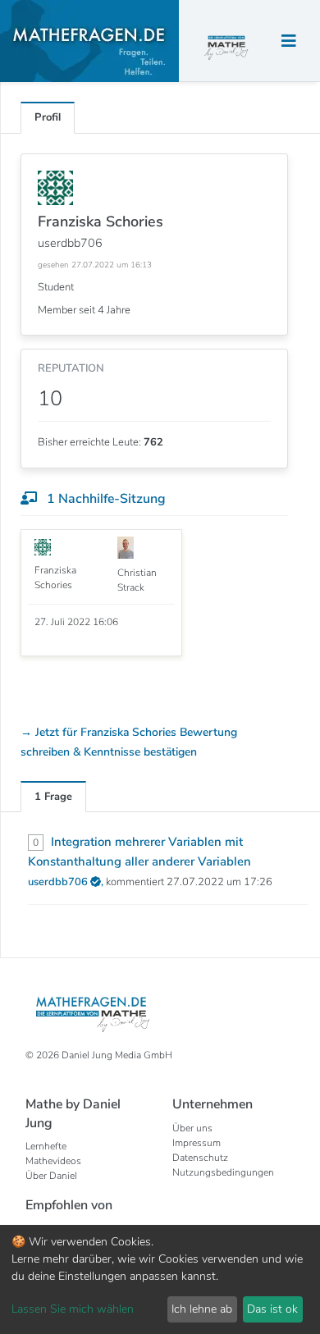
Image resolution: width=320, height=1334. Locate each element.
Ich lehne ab (201, 1309)
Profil (47, 117)
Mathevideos (53, 1160)
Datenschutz (200, 1157)
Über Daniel (51, 1175)
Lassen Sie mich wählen (72, 1309)
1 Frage (53, 796)
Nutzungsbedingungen (223, 1172)
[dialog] (160, 1279)
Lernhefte (45, 1146)
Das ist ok (272, 1309)
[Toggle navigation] (289, 41)
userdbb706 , (67, 882)
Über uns (192, 1128)
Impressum (196, 1142)
